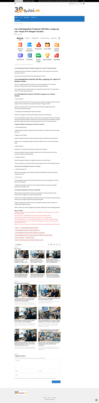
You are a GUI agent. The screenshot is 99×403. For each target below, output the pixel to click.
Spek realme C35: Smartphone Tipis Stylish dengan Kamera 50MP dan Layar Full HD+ (44, 1)
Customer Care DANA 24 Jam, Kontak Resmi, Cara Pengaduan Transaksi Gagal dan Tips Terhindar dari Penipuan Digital (36, 213)
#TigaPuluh (17, 20)
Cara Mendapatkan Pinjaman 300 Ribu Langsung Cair (27, 230)
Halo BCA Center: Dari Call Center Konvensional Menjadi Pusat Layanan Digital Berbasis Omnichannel (37, 224)
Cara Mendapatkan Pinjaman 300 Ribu (29, 227)
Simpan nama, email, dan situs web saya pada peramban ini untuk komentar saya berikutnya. (36, 378)
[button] (81, 3)
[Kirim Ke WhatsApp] (59, 245)
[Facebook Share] (49, 245)
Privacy (49, 397)
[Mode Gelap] (84, 3)
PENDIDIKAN (26, 17)
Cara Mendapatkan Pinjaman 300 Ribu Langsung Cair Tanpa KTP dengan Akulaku (33, 235)
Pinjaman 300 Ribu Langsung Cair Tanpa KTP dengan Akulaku (29, 240)
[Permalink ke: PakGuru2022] (15, 34)
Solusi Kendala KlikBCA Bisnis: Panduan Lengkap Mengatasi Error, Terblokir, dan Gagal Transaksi (36, 219)
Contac (44, 397)
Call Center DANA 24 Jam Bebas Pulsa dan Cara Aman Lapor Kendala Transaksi (32, 215)
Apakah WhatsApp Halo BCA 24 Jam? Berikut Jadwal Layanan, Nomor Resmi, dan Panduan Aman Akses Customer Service (36, 221)
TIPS (21, 17)
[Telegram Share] (57, 245)
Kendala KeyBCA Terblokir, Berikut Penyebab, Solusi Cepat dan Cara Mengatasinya (33, 217)
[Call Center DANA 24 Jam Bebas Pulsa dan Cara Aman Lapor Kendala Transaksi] (37, 254)
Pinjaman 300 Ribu (30, 237)
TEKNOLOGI (33, 17)
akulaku (17, 227)
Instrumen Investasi (19, 237)
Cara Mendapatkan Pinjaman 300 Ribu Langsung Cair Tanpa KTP (30, 232)
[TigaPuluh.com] (27, 10)
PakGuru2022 (19, 34)
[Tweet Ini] (51, 245)
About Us (54, 397)
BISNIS (16, 17)
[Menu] (15, 3)
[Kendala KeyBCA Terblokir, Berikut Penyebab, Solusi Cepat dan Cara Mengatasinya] (53, 254)
